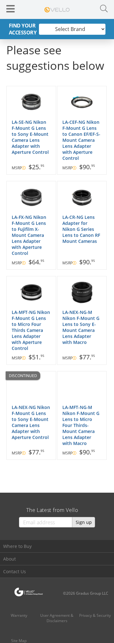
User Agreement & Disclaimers (56, 618)
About (9, 559)
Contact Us (14, 571)
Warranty (19, 615)
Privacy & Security (95, 615)
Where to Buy (17, 546)
